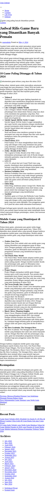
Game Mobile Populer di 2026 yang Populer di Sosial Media (22, 427)
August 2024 (9, 478)
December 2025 (10, 451)
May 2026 (8, 443)
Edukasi (7, 17)
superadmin (6, 42)
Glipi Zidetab (5, 3)
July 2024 (8, 480)
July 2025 (8, 459)
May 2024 (8, 484)
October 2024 (10, 474)
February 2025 (10, 466)
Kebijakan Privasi (11, 488)
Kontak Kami (10, 490)
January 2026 (9, 449)
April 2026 (9, 445)
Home (7, 11)
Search (2, 404)
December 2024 (10, 470)
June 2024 (8, 482)
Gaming (7, 13)
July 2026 (8, 441)
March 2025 (9, 464)
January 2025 (9, 468)
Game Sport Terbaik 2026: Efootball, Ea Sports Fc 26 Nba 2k (22, 419)
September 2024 (10, 476)
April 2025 (9, 462)
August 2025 (9, 457)
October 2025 (10, 453)
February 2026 (10, 447)
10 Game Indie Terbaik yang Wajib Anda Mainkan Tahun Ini (22, 425)
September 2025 (10, 455)
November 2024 (10, 472)
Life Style (8, 15)
